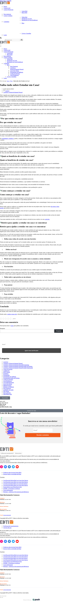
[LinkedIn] (9, 466)
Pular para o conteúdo (5, 0)
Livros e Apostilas (26, 33)
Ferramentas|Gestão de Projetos (11, 378)
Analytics (5, 362)
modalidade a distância (8, 138)
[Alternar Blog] (28, 65)
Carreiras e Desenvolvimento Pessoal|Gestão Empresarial (18, 367)
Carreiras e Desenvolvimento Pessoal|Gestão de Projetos (17, 366)
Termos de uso (18, 453)
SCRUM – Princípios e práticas (11, 488)
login (12, 325)
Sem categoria (7, 392)
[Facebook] (5, 466)
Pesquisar (2, 328)
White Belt (24, 17)
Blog (11, 81)
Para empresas (7, 14)
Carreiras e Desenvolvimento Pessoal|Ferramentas (16, 365)
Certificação (6, 370)
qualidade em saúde (8, 390)
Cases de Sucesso (7, 369)
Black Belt (24, 12)
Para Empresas (14, 66)
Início (8, 81)
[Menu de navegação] (0, 46)
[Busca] (1, 38)
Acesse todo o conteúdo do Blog (12, 474)
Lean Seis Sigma (14, 70)
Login (5, 35)
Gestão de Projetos (15, 73)
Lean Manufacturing (8, 382)
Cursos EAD (7, 8)
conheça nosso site (12, 314)
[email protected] (7, 515)
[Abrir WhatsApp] (4, 597)
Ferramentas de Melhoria (16, 72)
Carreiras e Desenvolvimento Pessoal (16, 68)
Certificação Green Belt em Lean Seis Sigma (15, 482)
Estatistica (5, 373)
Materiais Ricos (7, 385)
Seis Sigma (6, 391)
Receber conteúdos (43, 435)
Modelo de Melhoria (8, 387)
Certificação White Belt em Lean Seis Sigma (15, 485)
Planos (5, 6)
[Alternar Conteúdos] (28, 63)
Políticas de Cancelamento (7, 453)
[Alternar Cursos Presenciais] (28, 51)
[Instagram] (1, 466)
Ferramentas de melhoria (9, 376)
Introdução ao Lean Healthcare (30, 20)
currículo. (47, 219)
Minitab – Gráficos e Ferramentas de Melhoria (16, 492)
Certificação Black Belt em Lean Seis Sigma (15, 483)
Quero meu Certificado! (31, 350)
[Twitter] (13, 466)
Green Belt (24, 11)
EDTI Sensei (6, 372)
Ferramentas (6, 375)
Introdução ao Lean (27, 18)
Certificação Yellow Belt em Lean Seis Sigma (15, 480)
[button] (5, 398)
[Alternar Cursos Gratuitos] (28, 57)
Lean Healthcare (14, 75)
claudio (7, 91)
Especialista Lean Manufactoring (12, 487)
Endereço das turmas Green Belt (12, 472)
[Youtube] (17, 466)
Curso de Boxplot (8, 490)
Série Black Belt (7, 394)
